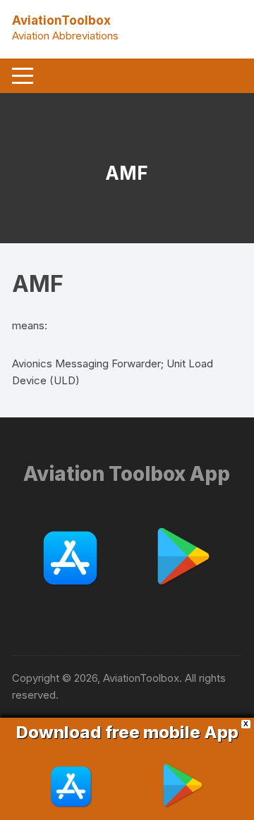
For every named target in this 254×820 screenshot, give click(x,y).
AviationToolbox (61, 20)
